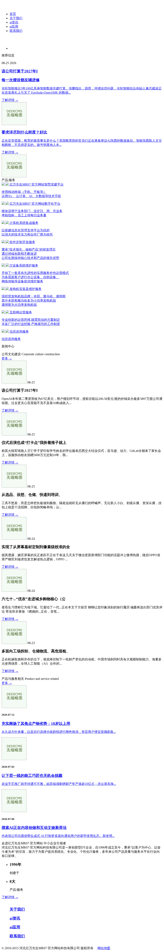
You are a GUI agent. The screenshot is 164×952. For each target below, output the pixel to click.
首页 (13, 14)
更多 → (7, 358)
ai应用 (14, 26)
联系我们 (16, 30)
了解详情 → (10, 100)
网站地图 (103, 948)
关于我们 (16, 18)
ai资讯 (14, 22)
